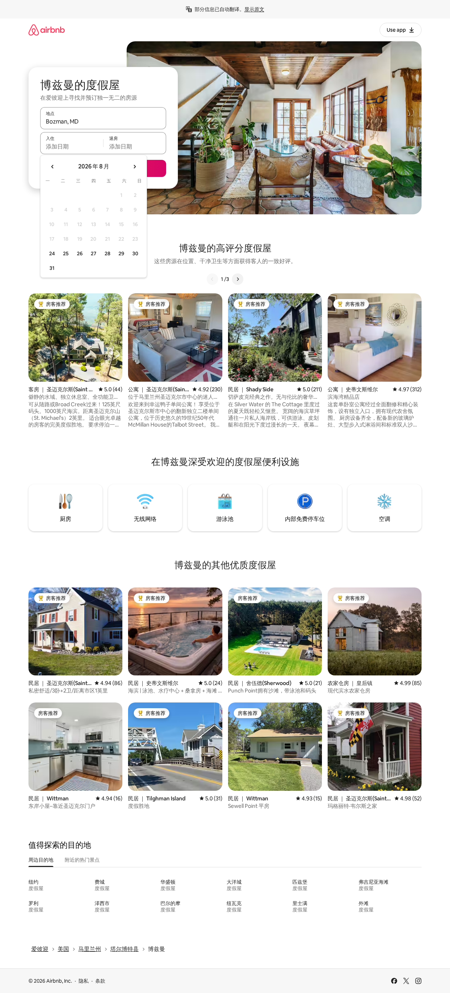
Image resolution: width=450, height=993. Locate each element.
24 (52, 253)
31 (51, 268)
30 (135, 253)
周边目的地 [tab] (40, 860)
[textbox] (71, 146)
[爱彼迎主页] (46, 30)
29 (121, 253)
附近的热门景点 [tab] (82, 860)
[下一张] (237, 279)
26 (80, 253)
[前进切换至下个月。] (134, 166)
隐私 (84, 981)
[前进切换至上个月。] (53, 166)
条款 (100, 981)
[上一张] (212, 279)
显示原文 (254, 9)
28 (107, 253)
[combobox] (103, 121)
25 (66, 253)
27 (93, 253)
